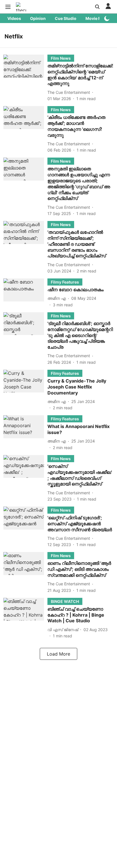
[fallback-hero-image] (25, 78)
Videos (14, 18)
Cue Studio (65, 18)
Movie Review (98, 18)
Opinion (38, 18)
